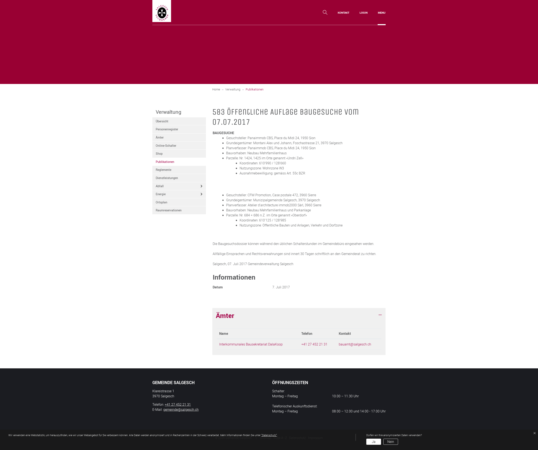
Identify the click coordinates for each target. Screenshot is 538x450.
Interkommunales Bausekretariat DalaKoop (251, 344)
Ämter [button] (225, 315)
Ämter (160, 137)
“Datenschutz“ (269, 435)
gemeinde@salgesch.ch (181, 409)
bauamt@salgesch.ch (355, 344)
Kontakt (345, 333)
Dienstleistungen (167, 178)
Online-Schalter (166, 146)
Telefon (306, 333)
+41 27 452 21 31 (314, 344)
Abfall (160, 186)
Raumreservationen (169, 210)
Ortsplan (161, 202)
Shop (159, 154)
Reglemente (163, 170)
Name (223, 333)
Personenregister (167, 129)
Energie (161, 194)
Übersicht (162, 121)
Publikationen (166, 163)
